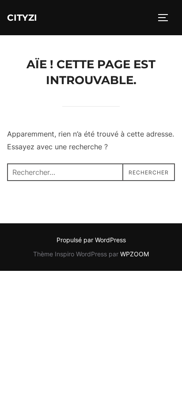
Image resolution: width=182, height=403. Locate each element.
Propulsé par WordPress (91, 240)
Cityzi (22, 17)
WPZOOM (134, 254)
